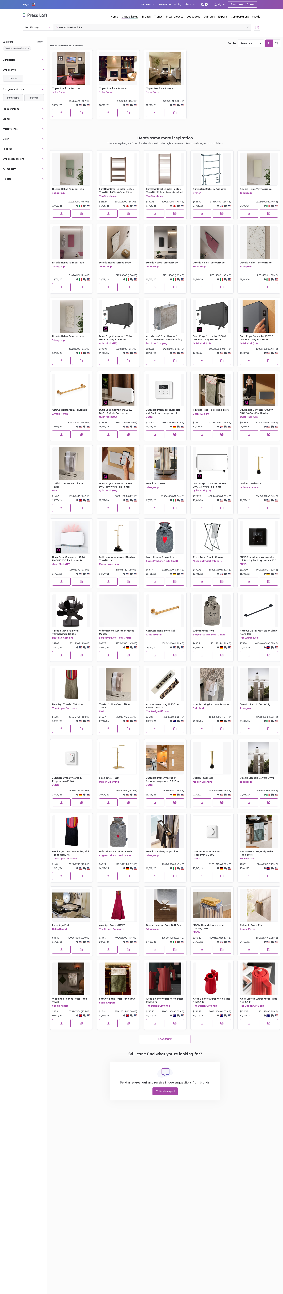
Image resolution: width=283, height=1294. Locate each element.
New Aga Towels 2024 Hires (67, 704)
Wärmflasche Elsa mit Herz (161, 557)
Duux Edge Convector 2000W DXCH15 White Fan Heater (115, 411)
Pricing (177, 4)
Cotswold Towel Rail (251, 925)
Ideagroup (58, 192)
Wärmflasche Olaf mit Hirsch (115, 851)
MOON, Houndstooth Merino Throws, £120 (208, 927)
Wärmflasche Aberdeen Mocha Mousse (116, 632)
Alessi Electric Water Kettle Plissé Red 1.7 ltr (164, 1000)
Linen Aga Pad (60, 925)
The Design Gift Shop (158, 711)
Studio (256, 16)
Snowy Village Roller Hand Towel (117, 998)
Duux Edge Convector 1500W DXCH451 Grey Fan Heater (209, 338)
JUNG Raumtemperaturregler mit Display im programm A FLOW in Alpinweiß (163, 411)
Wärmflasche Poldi (204, 630)
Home (114, 16)
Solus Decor (58, 92)
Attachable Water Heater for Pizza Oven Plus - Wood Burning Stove (164, 338)
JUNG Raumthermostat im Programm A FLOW (67, 779)
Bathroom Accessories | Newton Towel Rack (117, 559)
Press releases (174, 16)
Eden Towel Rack (108, 777)
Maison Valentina (250, 487)
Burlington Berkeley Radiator (209, 189)
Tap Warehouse (108, 196)
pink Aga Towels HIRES (112, 925)
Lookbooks (193, 16)
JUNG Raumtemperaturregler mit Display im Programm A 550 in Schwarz (258, 559)
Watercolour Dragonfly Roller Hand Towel (256, 853)
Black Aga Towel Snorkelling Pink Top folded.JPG (71, 853)
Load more (165, 1039)
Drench (197, 192)
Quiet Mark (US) (108, 343)
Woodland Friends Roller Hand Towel (69, 1000)
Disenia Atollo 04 (155, 483)
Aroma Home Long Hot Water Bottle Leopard (163, 706)
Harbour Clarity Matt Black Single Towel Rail (259, 632)
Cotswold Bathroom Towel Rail (69, 409)
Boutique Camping (156, 343)
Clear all (40, 41)
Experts (222, 16)
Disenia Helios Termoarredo (68, 189)
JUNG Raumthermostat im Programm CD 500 (208, 853)
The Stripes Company (64, 708)
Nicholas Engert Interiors (207, 561)
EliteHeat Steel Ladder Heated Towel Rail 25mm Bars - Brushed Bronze (164, 191)
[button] (29, 4)
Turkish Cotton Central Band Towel (68, 485)
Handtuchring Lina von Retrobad (211, 704)
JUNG (149, 416)
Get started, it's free (242, 4)
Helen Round (59, 929)
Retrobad (198, 708)
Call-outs (209, 16)
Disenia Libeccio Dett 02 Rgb (256, 704)
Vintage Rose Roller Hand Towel (211, 409)
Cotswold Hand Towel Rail (160, 630)
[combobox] (251, 43)
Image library (130, 16)
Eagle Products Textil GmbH (162, 561)
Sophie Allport (201, 413)
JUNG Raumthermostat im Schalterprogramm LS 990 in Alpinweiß (162, 779)
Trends (158, 16)
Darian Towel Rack (250, 483)
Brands (146, 16)
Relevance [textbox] (247, 43)
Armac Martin (60, 413)
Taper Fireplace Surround (66, 88)
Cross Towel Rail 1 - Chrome (208, 557)
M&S (54, 490)
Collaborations (240, 16)
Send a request (167, 1091)
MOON (196, 932)
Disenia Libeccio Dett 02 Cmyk (257, 777)
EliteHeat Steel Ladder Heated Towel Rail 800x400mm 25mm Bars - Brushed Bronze (116, 191)
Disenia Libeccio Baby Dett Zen (163, 925)
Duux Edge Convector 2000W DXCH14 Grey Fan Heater (115, 338)
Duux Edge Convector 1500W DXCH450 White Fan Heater (115, 485)
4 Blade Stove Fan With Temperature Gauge (65, 632)
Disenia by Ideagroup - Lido (162, 851)
